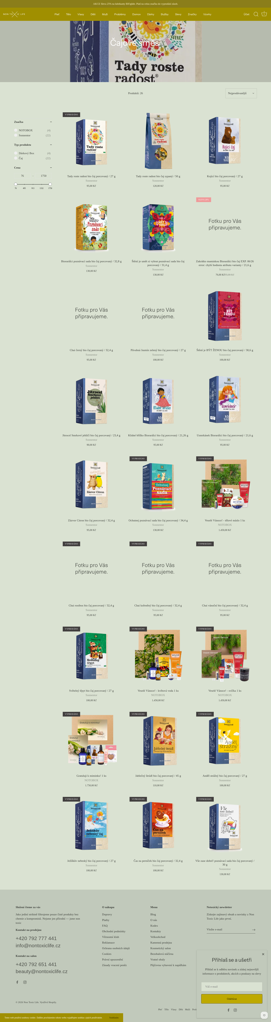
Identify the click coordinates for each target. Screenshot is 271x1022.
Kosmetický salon (160, 948)
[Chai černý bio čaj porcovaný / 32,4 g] (91, 315)
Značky (192, 14)
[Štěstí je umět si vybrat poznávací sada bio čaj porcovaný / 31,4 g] (158, 226)
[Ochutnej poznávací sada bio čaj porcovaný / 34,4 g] (158, 485)
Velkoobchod (157, 937)
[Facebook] (228, 1009)
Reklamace (108, 942)
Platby (105, 920)
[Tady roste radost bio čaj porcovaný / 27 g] (91, 141)
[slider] (15, 184)
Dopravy (107, 914)
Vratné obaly (157, 959)
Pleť (57, 14)
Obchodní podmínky (113, 931)
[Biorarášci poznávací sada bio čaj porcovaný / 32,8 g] (91, 226)
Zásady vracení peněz (114, 965)
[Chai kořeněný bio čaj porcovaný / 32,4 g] (158, 570)
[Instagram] (235, 1009)
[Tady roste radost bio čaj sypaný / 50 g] (158, 141)
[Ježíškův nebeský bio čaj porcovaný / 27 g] (91, 825)
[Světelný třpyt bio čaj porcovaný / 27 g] (91, 655)
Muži (105, 14)
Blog (153, 914)
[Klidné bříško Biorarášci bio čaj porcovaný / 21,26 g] (158, 400)
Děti (93, 14)
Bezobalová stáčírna (161, 953)
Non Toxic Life (31, 1002)
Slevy (178, 14)
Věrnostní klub (110, 937)
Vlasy (80, 14)
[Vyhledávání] (255, 14)
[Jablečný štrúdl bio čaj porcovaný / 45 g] (158, 740)
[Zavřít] (263, 954)
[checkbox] (34, 130)
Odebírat (232, 998)
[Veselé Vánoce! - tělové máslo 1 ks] (225, 485)
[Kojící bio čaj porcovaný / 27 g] (225, 141)
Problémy (120, 14)
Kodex (154, 925)
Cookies (106, 953)
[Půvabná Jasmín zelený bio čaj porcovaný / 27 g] (158, 315)
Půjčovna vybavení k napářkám (168, 965)
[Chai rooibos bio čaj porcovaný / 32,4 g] (91, 570)
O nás (153, 920)
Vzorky (207, 14)
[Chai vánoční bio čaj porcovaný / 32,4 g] (225, 570)
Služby (164, 14)
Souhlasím (114, 1017)
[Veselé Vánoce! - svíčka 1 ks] (225, 655)
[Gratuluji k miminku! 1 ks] (91, 740)
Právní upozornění (112, 959)
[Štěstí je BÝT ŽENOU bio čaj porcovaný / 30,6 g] (225, 315)
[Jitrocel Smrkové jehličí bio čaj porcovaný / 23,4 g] (91, 400)
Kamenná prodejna (161, 942)
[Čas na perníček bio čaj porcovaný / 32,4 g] (158, 825)
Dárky (150, 14)
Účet (246, 14)
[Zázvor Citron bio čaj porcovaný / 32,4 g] (91, 485)
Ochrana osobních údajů (116, 948)
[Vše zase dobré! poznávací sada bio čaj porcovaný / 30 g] (225, 825)
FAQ (105, 925)
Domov (136, 14)
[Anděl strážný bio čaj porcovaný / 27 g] (225, 740)
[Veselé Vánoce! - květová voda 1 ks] (158, 655)
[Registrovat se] (253, 929)
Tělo (68, 14)
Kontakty (155, 931)
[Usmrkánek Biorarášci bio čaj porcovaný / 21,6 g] (225, 400)
